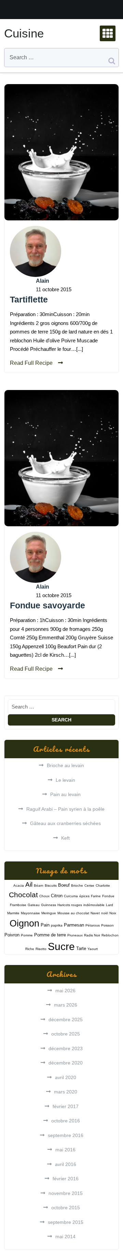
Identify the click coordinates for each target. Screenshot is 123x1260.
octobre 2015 (65, 1207)
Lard (109, 905)
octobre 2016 (65, 1120)
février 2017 (66, 1106)
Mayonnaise (30, 913)
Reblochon (110, 935)
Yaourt (92, 949)
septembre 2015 (65, 1222)
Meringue (48, 913)
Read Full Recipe (31, 363)
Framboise (18, 905)
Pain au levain (65, 794)
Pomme (27, 935)
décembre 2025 (66, 1019)
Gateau (34, 905)
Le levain (65, 780)
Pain (45, 925)
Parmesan (74, 925)
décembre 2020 (66, 1062)
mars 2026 (65, 1005)
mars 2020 (65, 1091)
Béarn (38, 885)
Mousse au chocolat (73, 913)
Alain (42, 281)
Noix (112, 913)
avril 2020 (65, 1077)
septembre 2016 (65, 1135)
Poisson (107, 925)
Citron (57, 895)
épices (84, 896)
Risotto (41, 949)
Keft (65, 838)
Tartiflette (29, 299)
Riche (29, 949)
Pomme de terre (50, 934)
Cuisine (24, 33)
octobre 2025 (65, 1034)
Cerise (89, 885)
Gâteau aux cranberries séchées (65, 823)
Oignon (24, 923)
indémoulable (94, 905)
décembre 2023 (66, 1048)
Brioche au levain (65, 765)
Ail (28, 884)
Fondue (108, 896)
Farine (96, 896)
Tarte (81, 948)
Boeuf (64, 885)
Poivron (11, 934)
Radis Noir (92, 935)
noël (104, 913)
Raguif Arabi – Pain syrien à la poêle (65, 809)
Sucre (61, 946)
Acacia (18, 885)
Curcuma (71, 896)
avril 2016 (65, 1164)
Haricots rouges (69, 905)
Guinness (48, 905)
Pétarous (92, 925)
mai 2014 (65, 1236)
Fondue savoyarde (47, 605)
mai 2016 (65, 1149)
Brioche (77, 885)
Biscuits (51, 885)
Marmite (13, 913)
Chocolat (23, 895)
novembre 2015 (66, 1193)
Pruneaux (75, 935)
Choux (44, 896)
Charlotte (103, 885)
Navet (95, 913)
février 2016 (66, 1178)
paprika (57, 925)
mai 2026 (65, 990)
